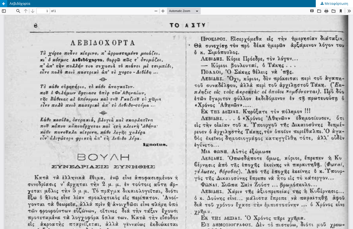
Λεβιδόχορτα (20, 3)
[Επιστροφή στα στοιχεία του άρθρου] (3, 3)
